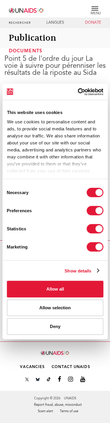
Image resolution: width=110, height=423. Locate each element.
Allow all (55, 288)
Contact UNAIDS (71, 367)
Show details (78, 270)
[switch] (95, 210)
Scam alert (45, 411)
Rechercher (20, 23)
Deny (55, 326)
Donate (93, 23)
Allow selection (55, 307)
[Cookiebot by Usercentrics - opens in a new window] (78, 92)
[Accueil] (26, 9)
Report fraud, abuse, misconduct (58, 405)
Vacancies (32, 367)
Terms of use (69, 411)
